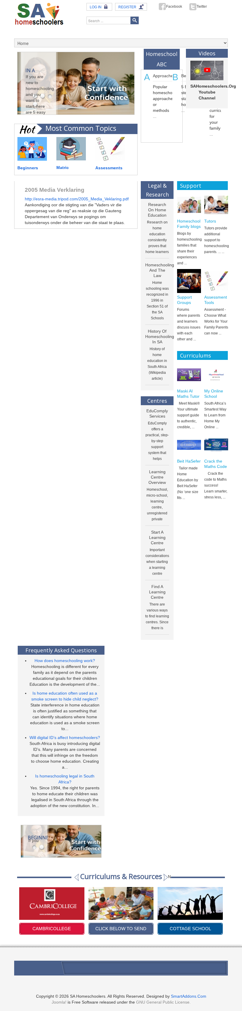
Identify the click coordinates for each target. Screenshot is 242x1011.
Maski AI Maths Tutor (188, 394)
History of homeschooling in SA (159, 336)
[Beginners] (32, 148)
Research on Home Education (157, 210)
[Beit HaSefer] (189, 445)
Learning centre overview (157, 477)
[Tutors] (216, 205)
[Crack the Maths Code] (216, 445)
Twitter (202, 6)
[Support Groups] (189, 281)
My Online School (213, 394)
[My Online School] (216, 375)
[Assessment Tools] (216, 281)
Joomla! (59, 1002)
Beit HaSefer (189, 461)
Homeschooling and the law (159, 270)
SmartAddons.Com (188, 996)
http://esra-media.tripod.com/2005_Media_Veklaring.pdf (77, 199)
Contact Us (24, 967)
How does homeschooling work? (65, 660)
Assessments (108, 167)
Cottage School (121, 928)
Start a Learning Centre (157, 537)
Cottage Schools (190, 928)
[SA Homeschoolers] (39, 13)
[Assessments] (110, 148)
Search (134, 20)
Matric (62, 167)
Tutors (210, 221)
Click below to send (51, 928)
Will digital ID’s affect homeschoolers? (65, 737)
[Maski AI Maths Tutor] (189, 375)
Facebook (174, 6)
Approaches (164, 75)
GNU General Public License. (163, 1002)
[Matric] (71, 148)
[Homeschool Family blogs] (189, 205)
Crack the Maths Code (215, 464)
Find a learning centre (157, 592)
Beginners (27, 167)
